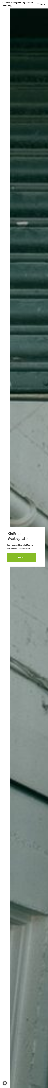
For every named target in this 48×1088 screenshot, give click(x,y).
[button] (41, 4)
